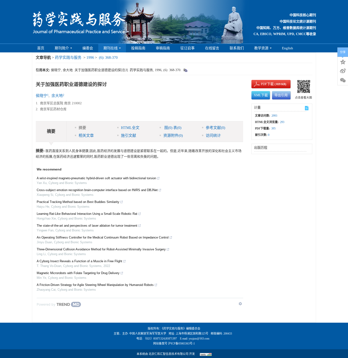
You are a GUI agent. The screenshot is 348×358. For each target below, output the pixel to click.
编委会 (87, 48)
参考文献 (215, 128)
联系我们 (237, 48)
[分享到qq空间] (343, 61)
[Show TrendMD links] (240, 304)
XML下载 (261, 95)
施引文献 (128, 135)
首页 (40, 48)
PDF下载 (263, 84)
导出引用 (281, 95)
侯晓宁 (41, 96)
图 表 (172, 128)
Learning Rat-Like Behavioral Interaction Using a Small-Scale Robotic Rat (87, 214)
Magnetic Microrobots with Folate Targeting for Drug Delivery (78, 273)
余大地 (57, 96)
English (287, 48)
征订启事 (187, 48)
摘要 (82, 128)
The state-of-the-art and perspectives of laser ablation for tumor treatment (87, 225)
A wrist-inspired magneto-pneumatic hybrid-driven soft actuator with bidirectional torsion (96, 178)
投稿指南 (138, 48)
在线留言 (212, 48)
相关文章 (86, 135)
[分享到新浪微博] (343, 70)
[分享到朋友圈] (343, 80)
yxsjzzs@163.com (199, 338)
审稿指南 (163, 48)
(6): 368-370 (108, 57)
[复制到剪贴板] (185, 70)
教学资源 (261, 48)
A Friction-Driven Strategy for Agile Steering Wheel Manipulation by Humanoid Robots (95, 285)
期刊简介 (62, 48)
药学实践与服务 (68, 57)
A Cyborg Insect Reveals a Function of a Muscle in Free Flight (79, 261)
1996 (90, 57)
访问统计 (213, 135)
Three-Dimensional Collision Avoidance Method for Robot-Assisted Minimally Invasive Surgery (101, 249)
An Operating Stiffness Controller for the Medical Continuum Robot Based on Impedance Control (103, 237)
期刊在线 (110, 48)
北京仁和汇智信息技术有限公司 (168, 354)
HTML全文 (130, 128)
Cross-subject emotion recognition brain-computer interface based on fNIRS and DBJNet (97, 190)
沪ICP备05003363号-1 (181, 343)
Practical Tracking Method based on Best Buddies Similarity (78, 202)
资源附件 (173, 135)
